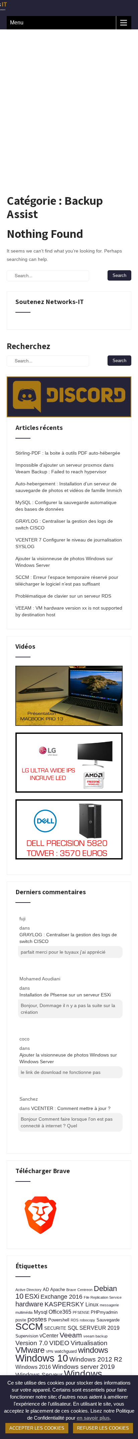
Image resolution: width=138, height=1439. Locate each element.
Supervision (26, 1335)
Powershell (58, 1319)
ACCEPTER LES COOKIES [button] (36, 1428)
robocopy (87, 1320)
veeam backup (95, 1336)
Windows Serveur (39, 1375)
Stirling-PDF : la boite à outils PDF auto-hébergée (67, 453)
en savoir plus (93, 1418)
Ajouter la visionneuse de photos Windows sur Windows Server (64, 562)
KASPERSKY (64, 1304)
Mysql (40, 1312)
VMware (30, 1350)
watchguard (66, 1351)
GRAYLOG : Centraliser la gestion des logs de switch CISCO (64, 524)
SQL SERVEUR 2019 (94, 1328)
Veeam (71, 1335)
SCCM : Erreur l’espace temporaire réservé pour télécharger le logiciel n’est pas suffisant (66, 581)
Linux (91, 1304)
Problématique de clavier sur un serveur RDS (63, 596)
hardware (29, 1304)
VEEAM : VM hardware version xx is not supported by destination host (68, 611)
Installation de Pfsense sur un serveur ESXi (65, 994)
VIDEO (59, 1342)
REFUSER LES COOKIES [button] (103, 1428)
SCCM (29, 1326)
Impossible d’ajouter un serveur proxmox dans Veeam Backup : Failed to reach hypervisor (64, 468)
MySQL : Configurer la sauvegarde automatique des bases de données (66, 506)
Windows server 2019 (83, 1366)
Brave (71, 1290)
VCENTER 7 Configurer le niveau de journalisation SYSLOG (68, 543)
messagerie (109, 1305)
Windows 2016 (33, 1367)
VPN (49, 1351)
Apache (57, 1289)
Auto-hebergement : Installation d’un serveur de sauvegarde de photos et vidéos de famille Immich (68, 487)
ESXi (32, 1296)
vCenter (49, 1335)
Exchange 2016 (61, 1296)
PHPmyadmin (104, 1312)
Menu (16, 22)
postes (37, 1319)
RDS (74, 1320)
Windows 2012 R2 (95, 1359)
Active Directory (28, 1290)
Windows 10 (41, 1358)
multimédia (23, 1312)
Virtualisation (89, 1342)
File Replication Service (103, 1297)
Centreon (84, 1290)
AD (46, 1289)
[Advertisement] (69, 101)
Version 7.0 (31, 1342)
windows (93, 1349)
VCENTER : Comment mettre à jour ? (71, 1108)
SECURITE (55, 1328)
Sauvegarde (108, 1319)
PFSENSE (81, 1312)
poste (20, 1319)
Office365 (60, 1312)
